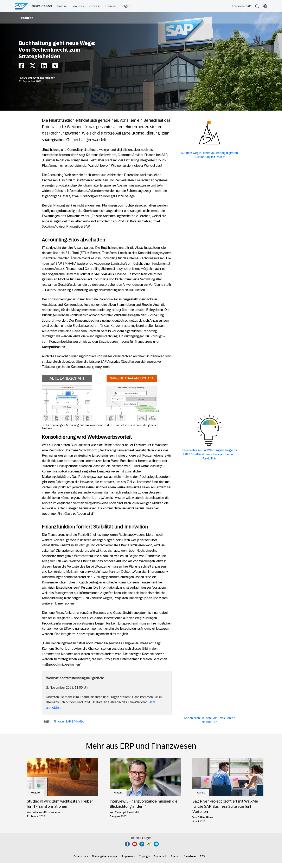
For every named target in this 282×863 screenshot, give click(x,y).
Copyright (144, 856)
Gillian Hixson (206, 817)
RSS (202, 856)
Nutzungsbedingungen (105, 856)
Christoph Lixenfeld (127, 812)
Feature (23, 77)
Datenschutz (80, 856)
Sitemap (175, 856)
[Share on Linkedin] (44, 66)
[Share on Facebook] (21, 66)
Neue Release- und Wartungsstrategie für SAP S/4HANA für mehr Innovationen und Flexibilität (209, 454)
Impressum (128, 856)
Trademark (160, 856)
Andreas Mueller (44, 77)
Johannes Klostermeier (46, 812)
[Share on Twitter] (33, 66)
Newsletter (190, 856)
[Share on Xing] (55, 66)
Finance (59, 721)
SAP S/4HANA (74, 721)
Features (26, 18)
